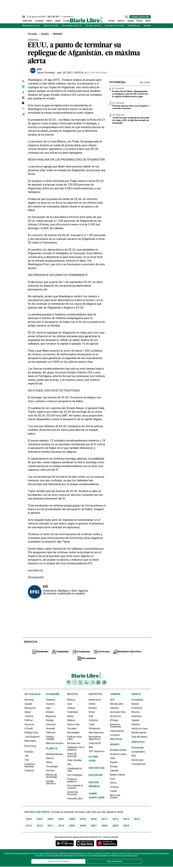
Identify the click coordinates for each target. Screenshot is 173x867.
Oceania (114, 787)
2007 (94, 825)
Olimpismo (94, 728)
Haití (112, 758)
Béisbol (93, 708)
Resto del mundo (115, 796)
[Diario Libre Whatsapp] (104, 682)
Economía (67, 21)
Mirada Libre (116, 704)
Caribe (113, 791)
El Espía (114, 720)
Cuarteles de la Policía (114, 25)
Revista (112, 21)
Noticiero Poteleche (115, 725)
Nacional (29, 699)
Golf (91, 716)
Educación (30, 708)
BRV (91, 747)
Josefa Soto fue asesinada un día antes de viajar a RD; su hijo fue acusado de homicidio (130, 120)
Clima (49, 762)
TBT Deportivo (96, 751)
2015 (126, 819)
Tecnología (52, 766)
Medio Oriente (117, 774)
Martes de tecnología (51, 775)
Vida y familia (74, 760)
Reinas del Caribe (51, 25)
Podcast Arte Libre (74, 738)
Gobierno (29, 770)
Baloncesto (95, 699)
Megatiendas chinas (31, 25)
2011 (50, 825)
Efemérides (138, 747)
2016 (115, 819)
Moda (70, 716)
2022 (50, 819)
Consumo (51, 724)
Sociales (72, 728)
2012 (40, 825)
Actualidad (39, 21)
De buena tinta (118, 712)
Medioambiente (54, 754)
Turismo (50, 704)
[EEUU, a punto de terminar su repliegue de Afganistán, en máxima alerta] (23, 86)
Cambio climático (51, 782)
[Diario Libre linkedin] (86, 682)
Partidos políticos (93, 25)
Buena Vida (73, 724)
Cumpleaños (138, 751)
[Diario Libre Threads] (98, 682)
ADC (112, 699)
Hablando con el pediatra (75, 748)
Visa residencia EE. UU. (72, 25)
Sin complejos (74, 775)
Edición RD (96, 775)
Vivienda (50, 728)
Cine (69, 704)
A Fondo (28, 728)
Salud (27, 712)
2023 (40, 819)
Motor (92, 712)
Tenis (92, 724)
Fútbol (92, 704)
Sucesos (29, 724)
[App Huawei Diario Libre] (106, 843)
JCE (26, 755)
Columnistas (117, 731)
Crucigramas (138, 764)
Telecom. (51, 732)
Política (49, 21)
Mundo (58, 21)
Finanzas (50, 699)
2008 (83, 825)
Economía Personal (72, 793)
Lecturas (115, 735)
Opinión (130, 21)
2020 (72, 819)
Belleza (71, 720)
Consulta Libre (75, 798)
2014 (137, 819)
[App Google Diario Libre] (65, 843)
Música (71, 699)
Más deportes (96, 732)
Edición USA (118, 115)
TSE (26, 760)
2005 (115, 825)
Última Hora (27, 21)
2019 (83, 819)
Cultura (71, 708)
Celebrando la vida (74, 769)
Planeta (140, 21)
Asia (112, 778)
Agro (48, 708)
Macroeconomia (54, 743)
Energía (50, 720)
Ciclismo (93, 720)
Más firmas (116, 739)
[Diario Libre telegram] (92, 682)
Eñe (69, 764)
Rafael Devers (134, 25)
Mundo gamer (139, 732)
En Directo (115, 716)
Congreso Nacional (29, 765)
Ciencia (50, 758)
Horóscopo (137, 760)
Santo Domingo (46, 72)
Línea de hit (95, 743)
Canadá (114, 770)
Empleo (50, 712)
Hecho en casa (139, 728)
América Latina (118, 754)
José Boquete (32, 736)
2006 (104, 825)
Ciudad (28, 704)
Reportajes (30, 740)
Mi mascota (73, 743)
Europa (113, 766)
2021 (61, 819)
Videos (148, 21)
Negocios (51, 716)
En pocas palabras (72, 780)
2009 (72, 825)
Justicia (28, 716)
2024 (29, 819)
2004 (126, 825)
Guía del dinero (139, 736)
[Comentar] (23, 103)
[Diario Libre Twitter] (80, 682)
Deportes (121, 21)
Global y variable (50, 738)
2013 (29, 825)
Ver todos (145, 82)
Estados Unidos (118, 750)
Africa (113, 782)
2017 (104, 819)
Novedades (73, 732)
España (114, 762)
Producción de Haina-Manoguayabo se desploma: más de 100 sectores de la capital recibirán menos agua (130, 94)
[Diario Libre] (86, 19)
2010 (61, 825)
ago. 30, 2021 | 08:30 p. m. (72, 72)
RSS (134, 755)
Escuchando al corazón (75, 786)
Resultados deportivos (95, 738)
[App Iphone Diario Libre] (85, 843)
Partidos (29, 751)
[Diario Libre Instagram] (74, 682)
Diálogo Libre (31, 732)
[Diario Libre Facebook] (68, 682)
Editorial (114, 708)
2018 (94, 819)
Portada (32, 33)
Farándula (72, 712)
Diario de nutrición (72, 755)
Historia (50, 770)
